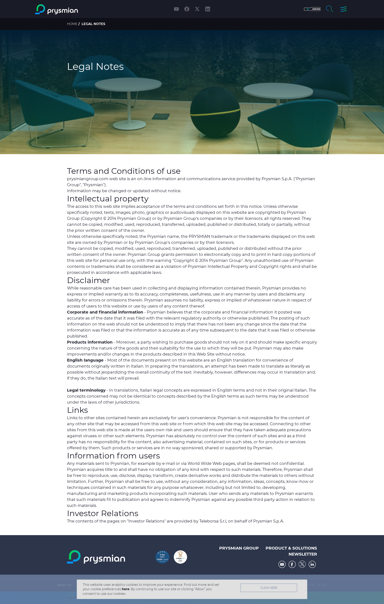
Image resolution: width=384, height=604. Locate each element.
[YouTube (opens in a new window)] (176, 9)
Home (72, 24)
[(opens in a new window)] (282, 564)
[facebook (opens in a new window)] (187, 9)
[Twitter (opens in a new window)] (197, 9)
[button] (312, 9)
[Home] (72, 9)
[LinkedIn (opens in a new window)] (207, 9)
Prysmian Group (239, 548)
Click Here (268, 588)
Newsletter (303, 554)
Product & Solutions (291, 548)
